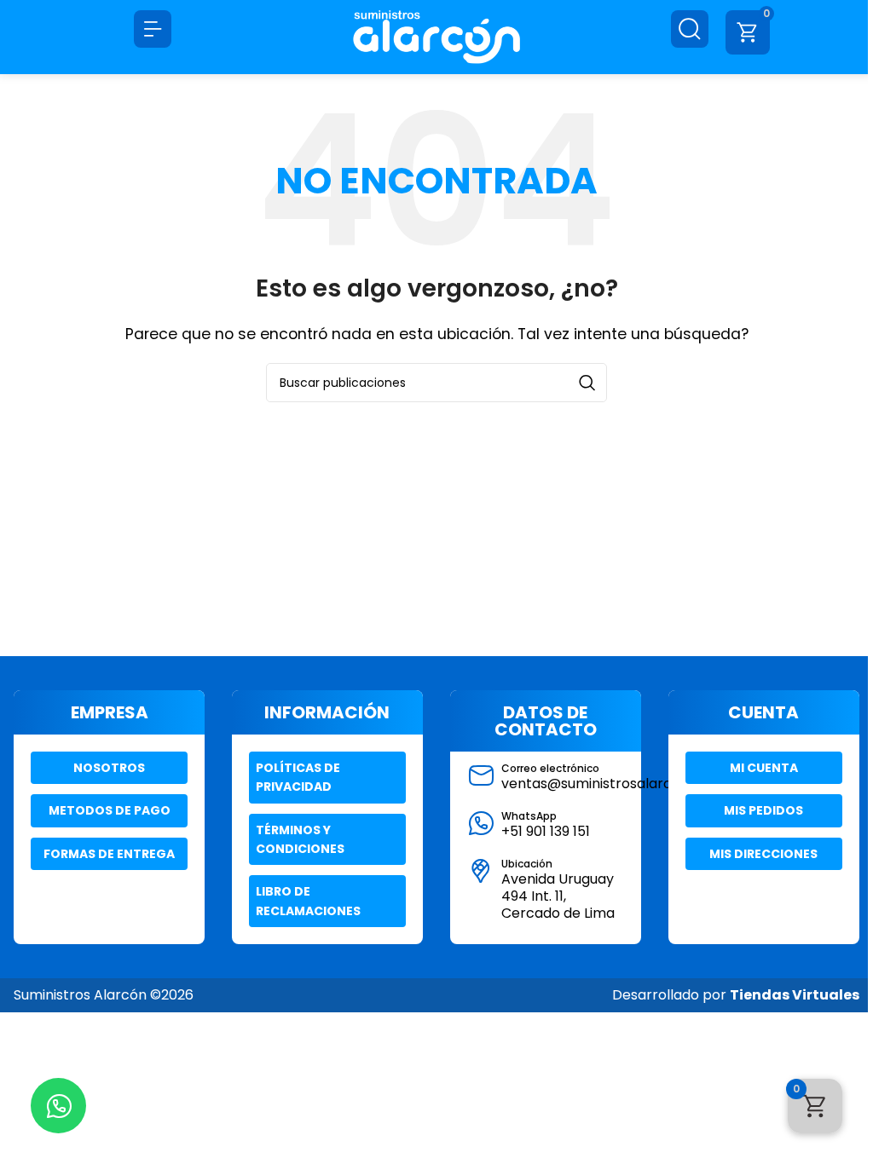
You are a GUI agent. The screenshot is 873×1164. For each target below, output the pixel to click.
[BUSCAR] (587, 382)
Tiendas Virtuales (794, 995)
